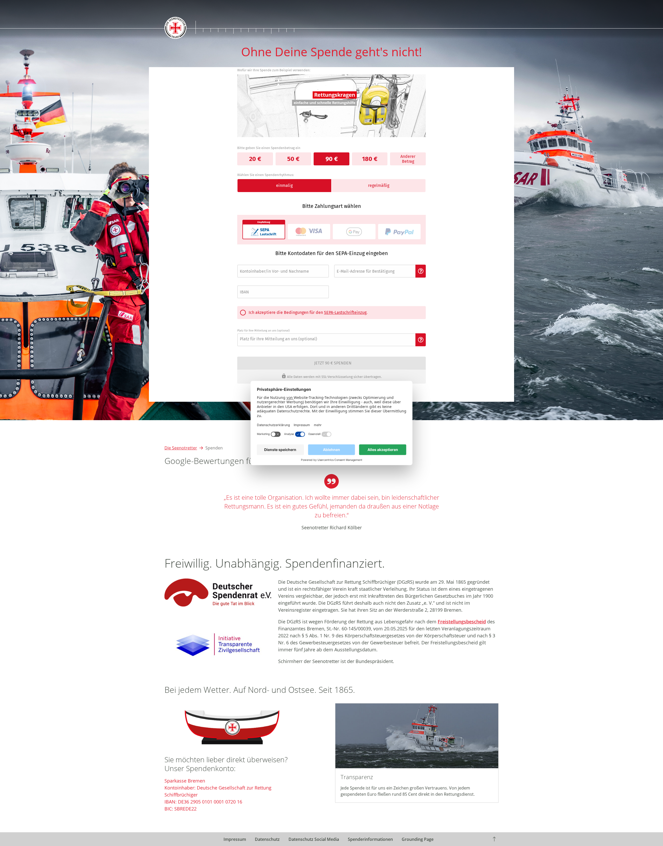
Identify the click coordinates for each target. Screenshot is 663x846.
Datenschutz (267, 839)
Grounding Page (418, 839)
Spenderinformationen (370, 839)
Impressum (235, 839)
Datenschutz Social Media (314, 839)
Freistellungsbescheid (462, 621)
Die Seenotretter (180, 448)
